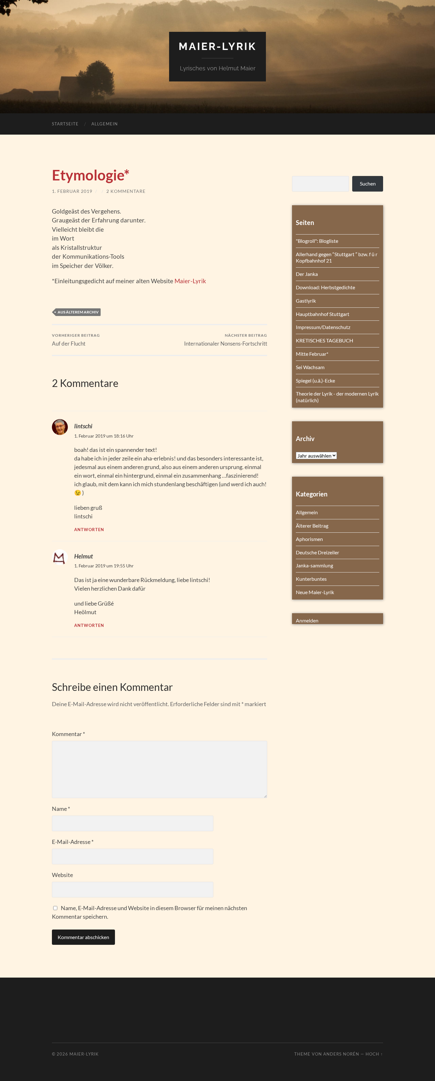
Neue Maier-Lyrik (315, 592)
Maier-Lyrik (217, 46)
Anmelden (307, 620)
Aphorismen (309, 539)
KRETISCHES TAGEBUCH (324, 340)
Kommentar (68, 733)
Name (61, 808)
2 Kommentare (126, 191)
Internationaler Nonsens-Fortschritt (225, 340)
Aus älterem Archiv (78, 312)
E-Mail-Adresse (73, 841)
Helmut (83, 556)
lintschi (83, 426)
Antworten (89, 529)
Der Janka (307, 274)
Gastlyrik (306, 301)
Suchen (368, 183)
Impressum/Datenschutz (323, 327)
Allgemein (104, 123)
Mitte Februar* (312, 354)
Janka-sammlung (314, 565)
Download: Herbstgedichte (325, 287)
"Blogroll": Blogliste (317, 241)
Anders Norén (341, 1053)
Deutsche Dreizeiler (317, 552)
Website (62, 874)
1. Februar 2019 (72, 191)
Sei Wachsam (310, 367)
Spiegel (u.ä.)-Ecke (315, 380)
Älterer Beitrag (312, 526)
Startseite (65, 123)
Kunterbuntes (311, 579)
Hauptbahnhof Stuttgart (322, 314)
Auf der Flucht (76, 340)
